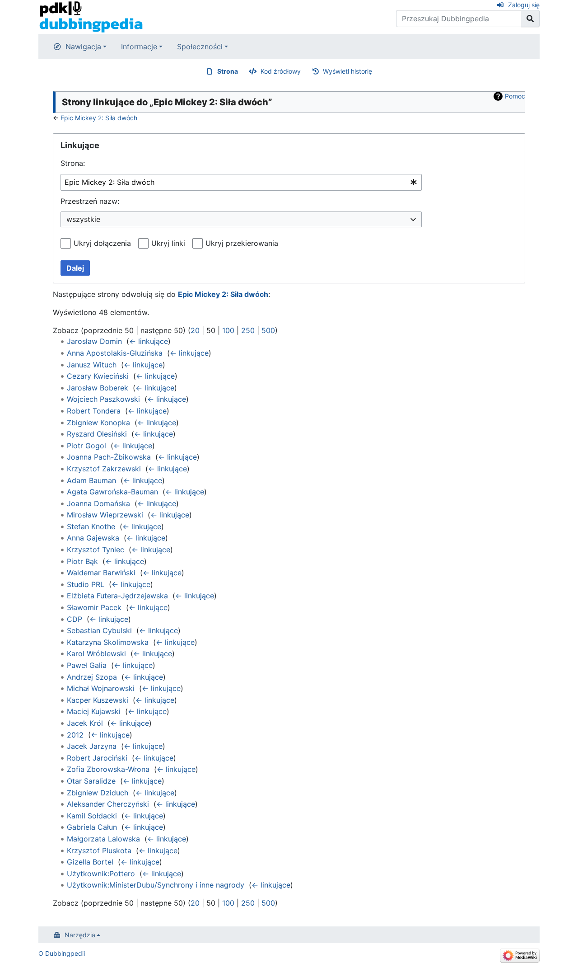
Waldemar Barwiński (101, 572)
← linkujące (148, 341)
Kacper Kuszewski (97, 700)
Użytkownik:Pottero (101, 873)
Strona (227, 71)
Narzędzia (80, 935)
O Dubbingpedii (61, 953)
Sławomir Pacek (94, 607)
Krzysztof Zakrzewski (104, 468)
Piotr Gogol (86, 445)
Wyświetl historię (347, 71)
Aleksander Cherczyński (108, 803)
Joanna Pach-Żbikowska (109, 456)
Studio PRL (85, 584)
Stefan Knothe (91, 526)
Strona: (73, 163)
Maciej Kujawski (94, 711)
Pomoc (515, 96)
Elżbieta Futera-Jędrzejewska (117, 595)
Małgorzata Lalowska (103, 838)
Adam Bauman (91, 480)
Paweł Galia (87, 665)
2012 (75, 734)
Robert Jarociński (97, 757)
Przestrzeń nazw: (90, 201)
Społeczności (200, 46)
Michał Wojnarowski (101, 688)
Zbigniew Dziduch (97, 792)
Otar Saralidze (91, 780)
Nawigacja (83, 46)
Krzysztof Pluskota (99, 850)
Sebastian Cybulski (99, 630)
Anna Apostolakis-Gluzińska (115, 352)
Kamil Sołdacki (92, 815)
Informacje (139, 46)
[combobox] (241, 182)
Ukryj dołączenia (102, 243)
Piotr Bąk (82, 561)
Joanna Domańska (98, 503)
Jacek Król (85, 723)
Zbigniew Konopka (98, 422)
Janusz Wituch (92, 364)
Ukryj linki (168, 243)
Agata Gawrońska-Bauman (112, 491)
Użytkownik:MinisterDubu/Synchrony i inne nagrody (155, 884)
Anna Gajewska (93, 537)
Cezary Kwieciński (98, 376)
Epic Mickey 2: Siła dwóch (99, 118)
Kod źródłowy (281, 71)
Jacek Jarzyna (92, 746)
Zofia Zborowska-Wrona (108, 769)
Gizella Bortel (90, 861)
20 (195, 330)
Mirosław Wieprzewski (105, 514)
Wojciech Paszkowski (103, 399)
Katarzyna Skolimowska (108, 642)
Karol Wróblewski (96, 653)
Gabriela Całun (92, 827)
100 (228, 330)
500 (268, 330)
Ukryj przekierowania (241, 243)
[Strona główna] (91, 16)
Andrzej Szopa (92, 676)
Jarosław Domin (94, 341)
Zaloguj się (524, 5)
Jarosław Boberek (97, 387)
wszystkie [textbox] (83, 219)
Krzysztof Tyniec (95, 549)
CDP (74, 619)
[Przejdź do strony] (530, 18)
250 (248, 330)
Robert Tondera (94, 410)
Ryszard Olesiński (97, 433)
